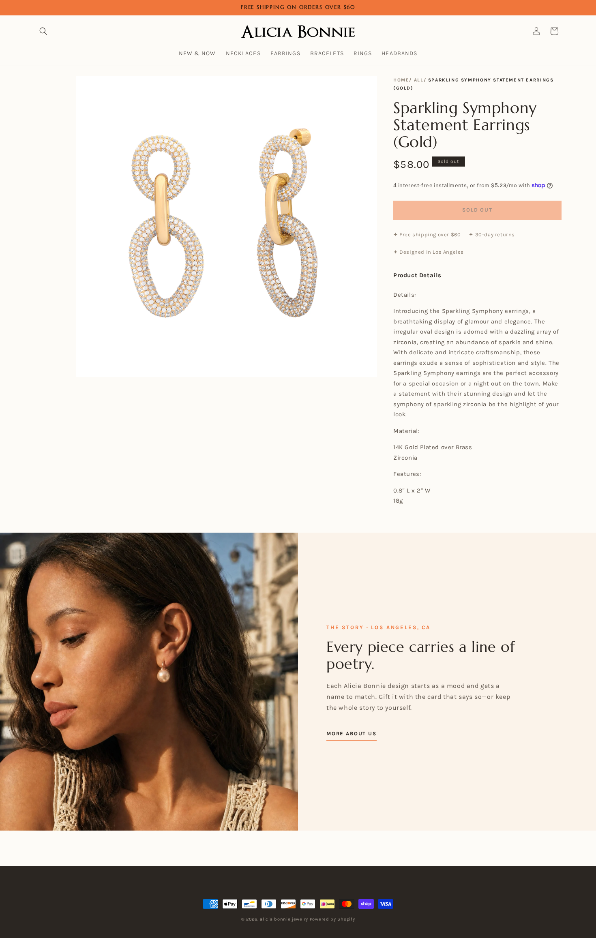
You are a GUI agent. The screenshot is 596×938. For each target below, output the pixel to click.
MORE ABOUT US (351, 733)
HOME (401, 80)
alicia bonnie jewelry (284, 919)
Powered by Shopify (332, 919)
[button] (43, 31)
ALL (419, 80)
